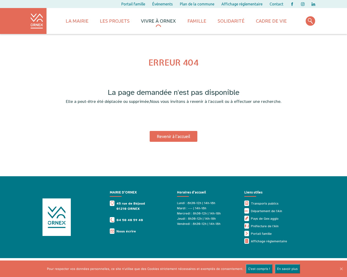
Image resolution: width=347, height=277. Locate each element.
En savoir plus (287, 269)
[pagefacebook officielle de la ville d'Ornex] (292, 4)
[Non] (341, 268)
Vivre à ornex (158, 21)
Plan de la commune (197, 4)
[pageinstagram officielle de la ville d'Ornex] (303, 4)
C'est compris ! (259, 269)
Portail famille (133, 4)
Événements (162, 4)
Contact (276, 4)
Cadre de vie (271, 21)
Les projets (115, 21)
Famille (196, 21)
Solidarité (231, 21)
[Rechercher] (310, 21)
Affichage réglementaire (241, 4)
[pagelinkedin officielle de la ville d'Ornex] (313, 4)
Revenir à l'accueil (173, 136)
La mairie (77, 21)
